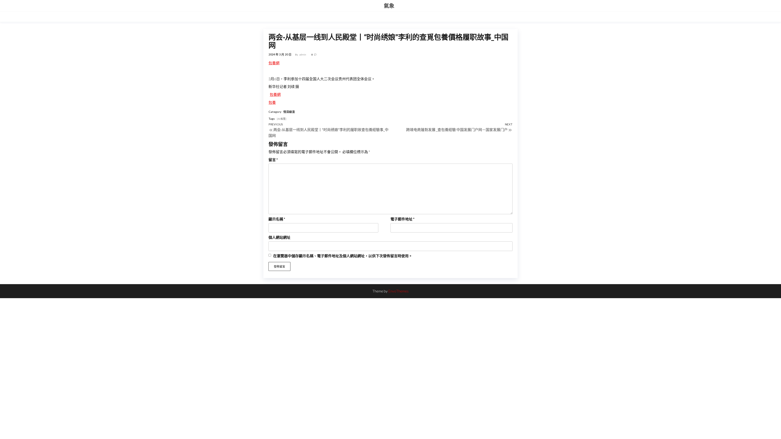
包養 (272, 102)
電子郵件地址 (402, 219)
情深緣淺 (289, 111)
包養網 (273, 63)
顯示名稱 (276, 219)
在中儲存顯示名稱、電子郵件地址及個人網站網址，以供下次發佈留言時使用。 (342, 256)
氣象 (389, 5)
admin (303, 54)
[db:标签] (281, 118)
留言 (273, 160)
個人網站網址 (279, 237)
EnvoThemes (398, 291)
